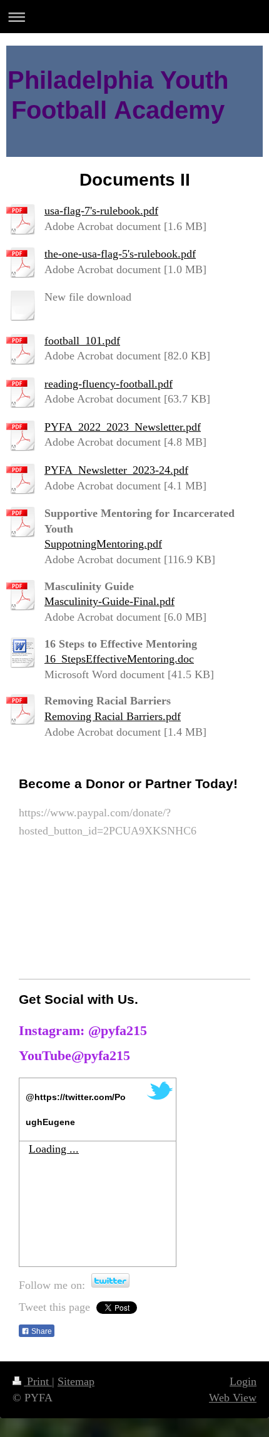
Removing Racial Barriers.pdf (112, 716)
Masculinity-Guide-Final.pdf (109, 601)
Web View (232, 1397)
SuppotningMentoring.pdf (103, 544)
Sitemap (76, 1381)
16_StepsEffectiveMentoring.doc (119, 659)
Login (243, 1381)
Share (40, 1331)
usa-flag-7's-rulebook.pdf (101, 210)
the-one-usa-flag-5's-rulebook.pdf (120, 254)
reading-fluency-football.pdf (108, 384)
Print (38, 1381)
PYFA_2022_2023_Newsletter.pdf (122, 427)
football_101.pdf (82, 340)
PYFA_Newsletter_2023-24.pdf (116, 470)
